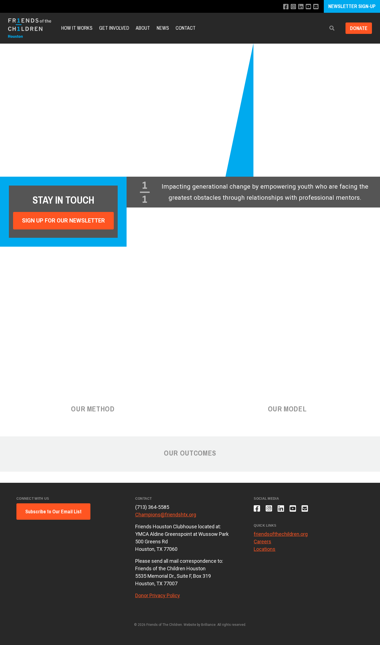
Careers (262, 541)
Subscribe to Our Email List (53, 511)
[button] (331, 28)
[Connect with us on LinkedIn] (300, 6)
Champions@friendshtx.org (165, 515)
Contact (186, 27)
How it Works (76, 27)
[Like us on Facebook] (285, 6)
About (143, 27)
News (163, 27)
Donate (358, 28)
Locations (264, 549)
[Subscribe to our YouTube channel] (308, 6)
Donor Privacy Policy (157, 595)
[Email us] (316, 6)
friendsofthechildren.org (281, 534)
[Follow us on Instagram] (293, 6)
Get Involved (114, 27)
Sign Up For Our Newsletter (63, 220)
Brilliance (208, 625)
